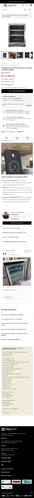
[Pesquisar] (30, 10)
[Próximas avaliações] (32, 278)
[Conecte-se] (26, 5)
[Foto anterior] (15, 284)
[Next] (31, 55)
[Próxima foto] (19, 284)
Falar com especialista (18, 223)
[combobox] (17, 10)
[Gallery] (17, 39)
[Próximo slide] (31, 1)
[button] (31, 492)
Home (3, 15)
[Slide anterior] (3, 1)
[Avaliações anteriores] (1, 278)
